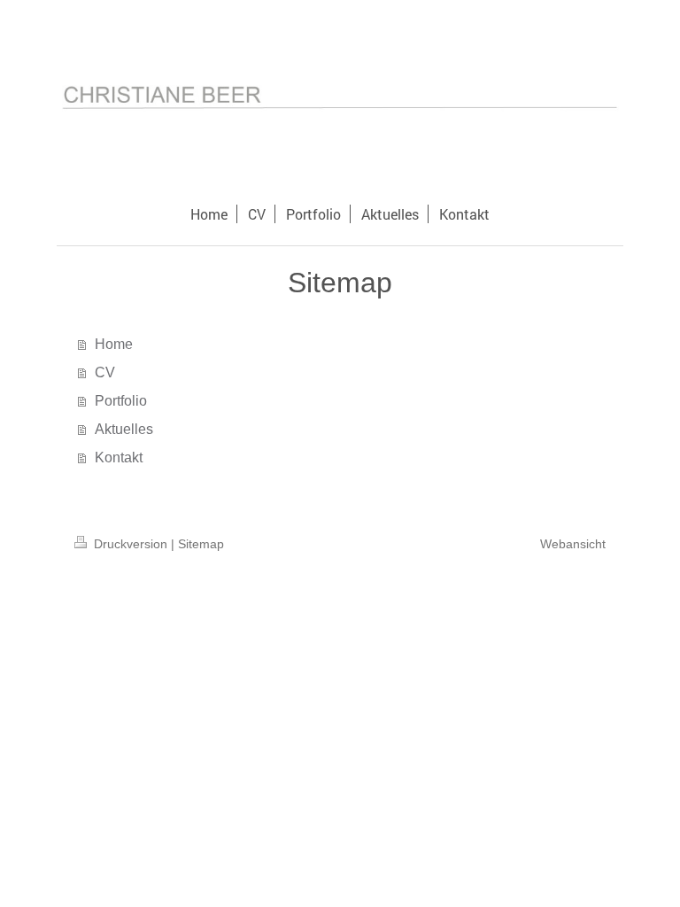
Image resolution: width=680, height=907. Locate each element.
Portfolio (121, 400)
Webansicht (573, 544)
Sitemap (201, 544)
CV (105, 372)
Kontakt (119, 457)
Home (114, 344)
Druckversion (130, 544)
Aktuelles (124, 429)
